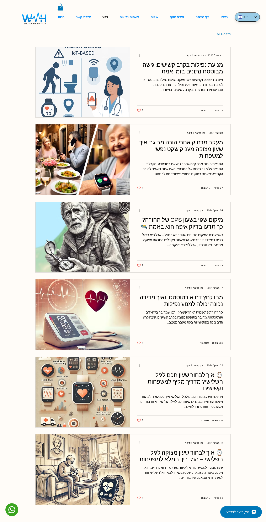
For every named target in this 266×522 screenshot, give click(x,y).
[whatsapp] (11, 509)
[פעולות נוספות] (137, 55)
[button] (60, 7)
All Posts (224, 34)
